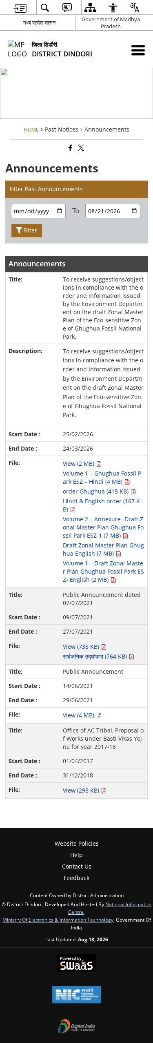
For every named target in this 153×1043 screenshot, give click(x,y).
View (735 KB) (82, 646)
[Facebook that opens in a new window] (69, 148)
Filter (30, 230)
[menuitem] (20, 7)
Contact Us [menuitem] (76, 866)
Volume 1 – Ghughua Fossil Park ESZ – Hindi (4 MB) (102, 477)
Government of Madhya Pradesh (111, 23)
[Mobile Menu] (138, 50)
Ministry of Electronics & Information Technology (57, 919)
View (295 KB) (82, 790)
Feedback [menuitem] (76, 878)
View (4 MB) (79, 715)
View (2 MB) (79, 463)
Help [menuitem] (76, 855)
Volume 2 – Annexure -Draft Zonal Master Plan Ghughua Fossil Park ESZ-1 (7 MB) (103, 527)
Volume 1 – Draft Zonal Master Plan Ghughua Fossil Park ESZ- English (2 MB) (103, 571)
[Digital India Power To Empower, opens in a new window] (77, 1027)
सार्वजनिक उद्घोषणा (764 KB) (96, 656)
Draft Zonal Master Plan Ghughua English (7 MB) (103, 549)
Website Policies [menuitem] (77, 843)
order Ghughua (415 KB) (96, 491)
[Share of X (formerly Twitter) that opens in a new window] (80, 148)
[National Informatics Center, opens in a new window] (76, 995)
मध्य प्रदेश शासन (39, 22)
